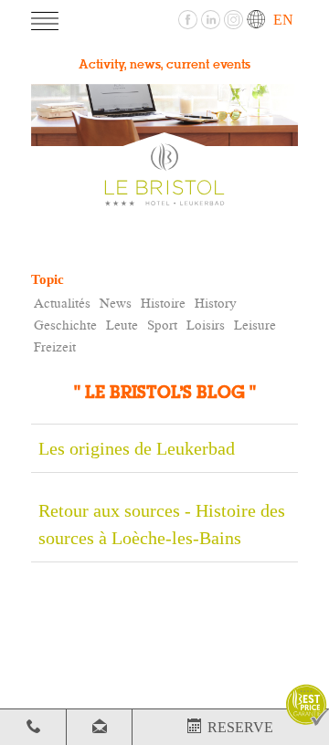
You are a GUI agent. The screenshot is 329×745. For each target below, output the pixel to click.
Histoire (163, 302)
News (116, 302)
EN (281, 19)
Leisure (255, 324)
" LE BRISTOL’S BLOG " (165, 393)
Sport (162, 324)
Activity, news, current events (164, 64)
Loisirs (205, 324)
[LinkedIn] (212, 18)
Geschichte (65, 324)
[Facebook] (189, 18)
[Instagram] (235, 18)
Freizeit (55, 346)
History (216, 302)
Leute (122, 324)
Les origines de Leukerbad (136, 448)
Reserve (236, 727)
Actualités (62, 302)
